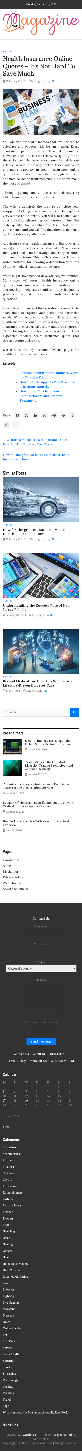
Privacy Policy (13, 877)
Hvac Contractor (14, 1270)
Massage (8, 1315)
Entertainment (12, 1192)
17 (4, 1100)
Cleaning (8, 1173)
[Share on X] (26, 415)
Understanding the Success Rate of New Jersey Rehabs (36, 607)
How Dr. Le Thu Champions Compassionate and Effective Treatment (41, 395)
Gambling (9, 1231)
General (8, 1251)
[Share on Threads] (6, 424)
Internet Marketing (15, 1276)
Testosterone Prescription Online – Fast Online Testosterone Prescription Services (36, 785)
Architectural (12, 1154)
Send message (41, 1041)
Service (7, 1348)
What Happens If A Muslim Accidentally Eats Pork (35, 1412)
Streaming (9, 1373)
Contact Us (11, 860)
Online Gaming (12, 1328)
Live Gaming (11, 1302)
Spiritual (8, 1360)
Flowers (8, 1218)
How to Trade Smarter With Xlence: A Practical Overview (36, 823)
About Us (9, 866)
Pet (5, 1335)
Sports (7, 1367)
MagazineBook (62, 1435)
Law (5, 1283)
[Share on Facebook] (17, 415)
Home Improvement (16, 1264)
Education (10, 1186)
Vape (6, 1406)
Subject (41, 962)
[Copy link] (15, 424)
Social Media (11, 1354)
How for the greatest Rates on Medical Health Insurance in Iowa (35, 531)
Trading (8, 1386)
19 (26, 1100)
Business (8, 1167)
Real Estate (10, 1341)
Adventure (10, 1147)
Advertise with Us (16, 889)
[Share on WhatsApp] (44, 415)
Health (7, 51)
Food (6, 1225)
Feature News (12, 1205)
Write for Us (12, 883)
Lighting (8, 1296)
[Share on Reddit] (63, 415)
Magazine (9, 1309)
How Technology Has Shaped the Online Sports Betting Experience (48, 742)
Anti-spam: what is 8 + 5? (41, 1022)
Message (41, 980)
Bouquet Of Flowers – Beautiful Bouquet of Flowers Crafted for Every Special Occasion (38, 804)
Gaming (8, 1244)
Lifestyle (8, 1289)
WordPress (30, 1435)
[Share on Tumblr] (72, 415)
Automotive (10, 1160)
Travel (7, 1399)
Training (8, 1393)
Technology (10, 1380)
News (6, 1322)
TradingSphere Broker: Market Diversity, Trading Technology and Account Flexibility (49, 765)
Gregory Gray (42, 81)
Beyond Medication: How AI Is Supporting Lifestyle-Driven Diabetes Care (37, 683)
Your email (41, 944)
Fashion (8, 1199)
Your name (41, 926)
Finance (8, 1212)
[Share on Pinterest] (54, 415)
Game (6, 1238)
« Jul (6, 1127)
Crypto (7, 1179)
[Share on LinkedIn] (35, 415)
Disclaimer (10, 871)
